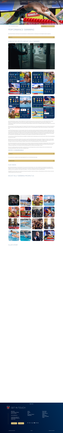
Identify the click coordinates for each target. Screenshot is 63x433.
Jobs (28, 413)
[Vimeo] (36, 422)
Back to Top (31, 403)
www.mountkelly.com (14, 415)
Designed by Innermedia (51, 430)
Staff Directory (44, 415)
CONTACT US (10, 37)
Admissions (24, 1)
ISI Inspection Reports (31, 414)
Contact (39, 1)
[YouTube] (34, 422)
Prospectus (30, 1)
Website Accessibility (45, 416)
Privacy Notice (44, 411)
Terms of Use (44, 412)
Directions (14, 423)
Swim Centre (52, 1)
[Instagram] (29, 422)
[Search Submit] (56, 1)
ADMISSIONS (11, 153)
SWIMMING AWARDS (11, 160)
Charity (43, 417)
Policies (43, 414)
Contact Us (21, 423)
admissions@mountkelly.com (19, 150)
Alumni (29, 411)
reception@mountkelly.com (15, 417)
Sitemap (31, 430)
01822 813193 (10, 150)
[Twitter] (31, 422)
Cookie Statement (45, 413)
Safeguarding (29, 415)
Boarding (29, 412)
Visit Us (35, 1)
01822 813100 (13, 419)
